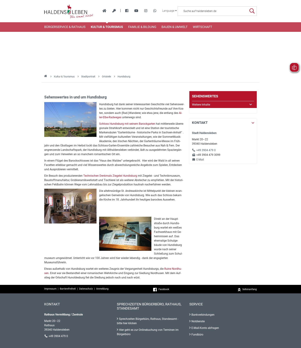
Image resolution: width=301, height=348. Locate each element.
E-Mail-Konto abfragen (205, 328)
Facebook (164, 289)
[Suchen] (252, 11)
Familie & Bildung (142, 27)
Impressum (50, 288)
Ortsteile (106, 76)
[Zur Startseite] (69, 11)
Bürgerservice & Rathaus (65, 27)
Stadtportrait (88, 76)
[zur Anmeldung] (114, 10)
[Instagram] (146, 10)
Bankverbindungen (202, 314)
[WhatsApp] (155, 10)
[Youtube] (136, 10)
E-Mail (198, 159)
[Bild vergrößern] (70, 119)
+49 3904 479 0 (206, 150)
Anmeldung (102, 288)
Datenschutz (86, 288)
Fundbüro (197, 334)
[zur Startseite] (104, 10)
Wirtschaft (202, 27)
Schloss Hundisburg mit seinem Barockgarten (127, 123)
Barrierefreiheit (68, 288)
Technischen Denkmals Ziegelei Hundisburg (110, 175)
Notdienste (198, 321)
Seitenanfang (249, 289)
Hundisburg (124, 76)
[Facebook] (127, 10)
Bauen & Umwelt (174, 27)
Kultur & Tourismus (107, 27)
